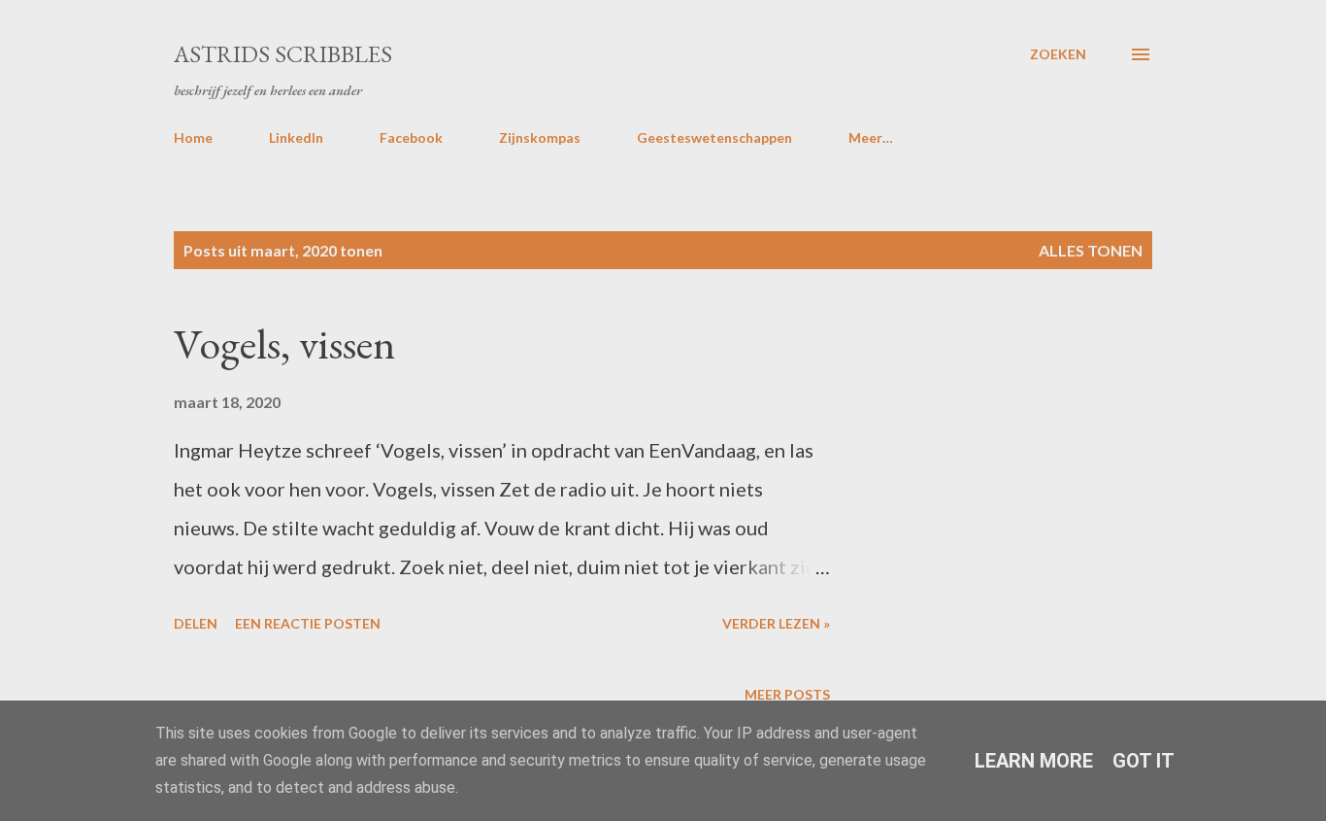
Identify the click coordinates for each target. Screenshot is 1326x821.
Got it (1143, 760)
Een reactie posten (308, 623)
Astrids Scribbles (283, 54)
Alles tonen (1091, 250)
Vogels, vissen (285, 343)
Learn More (1034, 760)
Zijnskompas (539, 137)
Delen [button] (195, 623)
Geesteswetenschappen (714, 137)
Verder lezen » (776, 623)
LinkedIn (296, 137)
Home (193, 137)
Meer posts (787, 694)
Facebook (411, 137)
